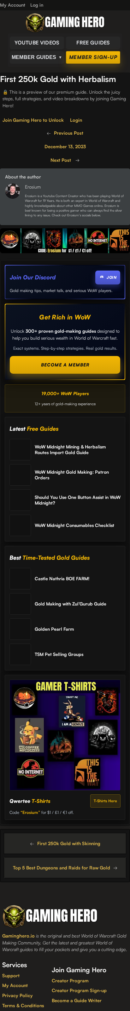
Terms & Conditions (23, 1005)
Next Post (61, 160)
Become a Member (65, 364)
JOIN (111, 277)
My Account (15, 985)
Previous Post (68, 133)
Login (76, 120)
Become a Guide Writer (77, 1000)
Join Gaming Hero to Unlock (33, 120)
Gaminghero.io (18, 935)
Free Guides (92, 42)
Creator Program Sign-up (79, 990)
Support (11, 975)
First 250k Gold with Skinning (68, 843)
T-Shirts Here (105, 800)
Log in (36, 5)
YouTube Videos (37, 42)
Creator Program (70, 980)
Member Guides (37, 57)
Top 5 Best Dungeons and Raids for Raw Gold (61, 867)
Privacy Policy (17, 995)
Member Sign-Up (93, 57)
